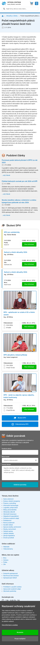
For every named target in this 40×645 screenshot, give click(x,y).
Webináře (6, 547)
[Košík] (31, 3)
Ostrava (5, 560)
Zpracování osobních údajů (12, 589)
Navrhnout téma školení (11, 576)
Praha (5, 562)
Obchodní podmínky (9, 591)
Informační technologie (10, 505)
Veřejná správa (8, 531)
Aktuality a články (12, 16)
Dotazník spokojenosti (10, 573)
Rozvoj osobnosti (8, 523)
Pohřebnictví (7, 520)
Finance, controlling (9, 503)
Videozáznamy (8, 549)
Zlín (4, 564)
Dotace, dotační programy (11, 501)
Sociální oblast (8, 525)
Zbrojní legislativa (9, 535)
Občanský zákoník (9, 512)
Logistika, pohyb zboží (10, 507)
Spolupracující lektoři (10, 578)
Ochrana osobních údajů (11, 518)
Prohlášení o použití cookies (12, 587)
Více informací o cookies (10, 625)
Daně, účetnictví (8, 499)
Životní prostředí (8, 538)
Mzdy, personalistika (9, 510)
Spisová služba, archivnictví (12, 527)
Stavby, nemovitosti (9, 529)
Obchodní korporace (9, 514)
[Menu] (36, 3)
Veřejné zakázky (8, 533)
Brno (4, 558)
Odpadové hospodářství (11, 516)
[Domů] (3, 16)
